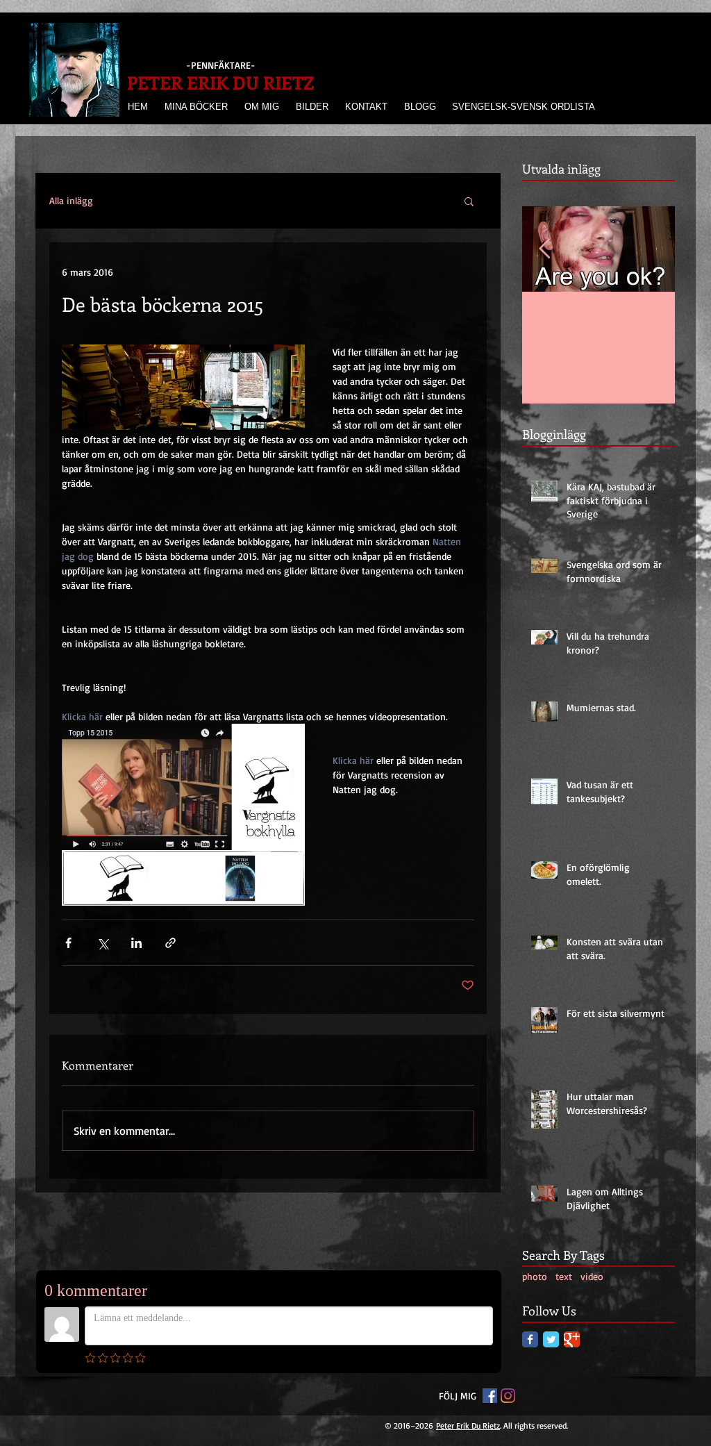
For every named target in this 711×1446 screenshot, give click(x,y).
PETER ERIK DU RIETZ (221, 82)
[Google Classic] (572, 1339)
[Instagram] (508, 1395)
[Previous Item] (544, 249)
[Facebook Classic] (530, 1339)
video (591, 1276)
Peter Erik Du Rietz (468, 1425)
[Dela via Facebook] (68, 942)
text (563, 1276)
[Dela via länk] (170, 942)
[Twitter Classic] (551, 1339)
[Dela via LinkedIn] (136, 942)
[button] (469, 200)
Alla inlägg (71, 200)
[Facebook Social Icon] (490, 1395)
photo (534, 1276)
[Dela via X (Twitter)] (102, 942)
